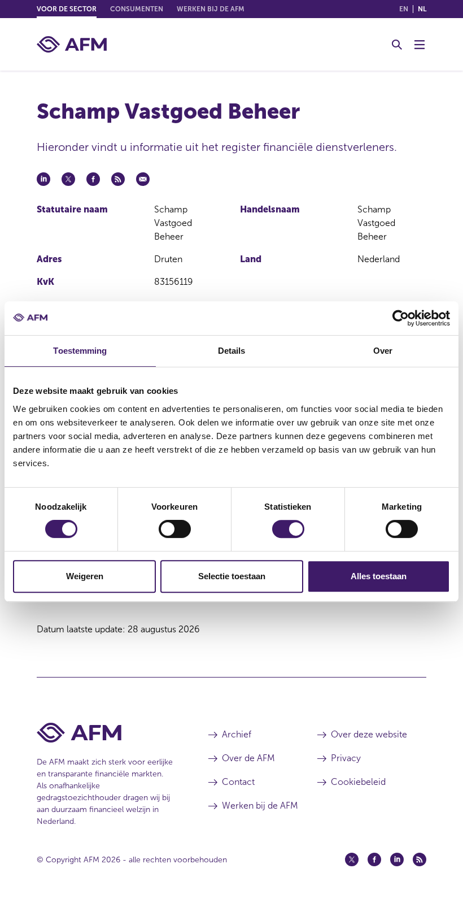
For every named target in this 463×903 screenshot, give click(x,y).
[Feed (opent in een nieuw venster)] (419, 859)
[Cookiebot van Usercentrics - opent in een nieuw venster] (400, 318)
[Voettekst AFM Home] (105, 733)
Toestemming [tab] (80, 350)
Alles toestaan (379, 576)
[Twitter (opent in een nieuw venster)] (352, 859)
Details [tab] (232, 350)
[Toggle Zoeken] (397, 44)
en (403, 9)
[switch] (175, 529)
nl (422, 9)
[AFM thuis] (72, 44)
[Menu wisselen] (419, 44)
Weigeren (84, 576)
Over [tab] (382, 350)
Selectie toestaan (231, 576)
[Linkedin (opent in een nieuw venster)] (397, 859)
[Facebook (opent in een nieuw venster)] (374, 859)
